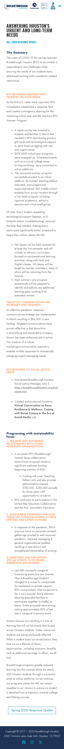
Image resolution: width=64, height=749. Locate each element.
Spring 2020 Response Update (32, 710)
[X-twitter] (40, 742)
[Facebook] (24, 742)
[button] (59, 6)
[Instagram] (32, 742)
